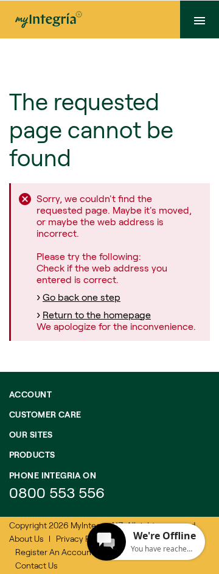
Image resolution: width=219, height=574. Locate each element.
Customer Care (45, 414)
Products (32, 454)
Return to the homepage (97, 314)
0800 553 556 (58, 492)
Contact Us (36, 565)
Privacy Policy (82, 538)
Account (30, 394)
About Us (26, 538)
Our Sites (31, 434)
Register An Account (54, 552)
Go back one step (81, 297)
